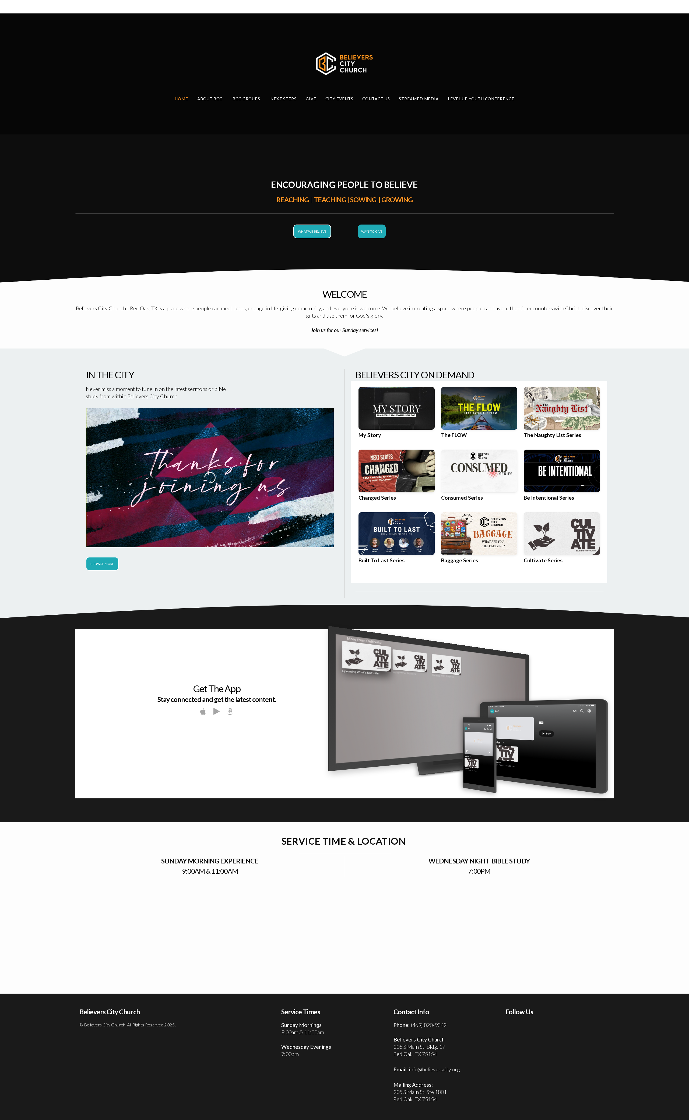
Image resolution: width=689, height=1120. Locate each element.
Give (311, 98)
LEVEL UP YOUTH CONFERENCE (481, 98)
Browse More (102, 564)
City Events (339, 98)
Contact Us (376, 98)
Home (181, 98)
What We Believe (312, 231)
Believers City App (217, 735)
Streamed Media (419, 98)
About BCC (210, 98)
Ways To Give (371, 231)
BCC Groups (247, 98)
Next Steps (283, 98)
